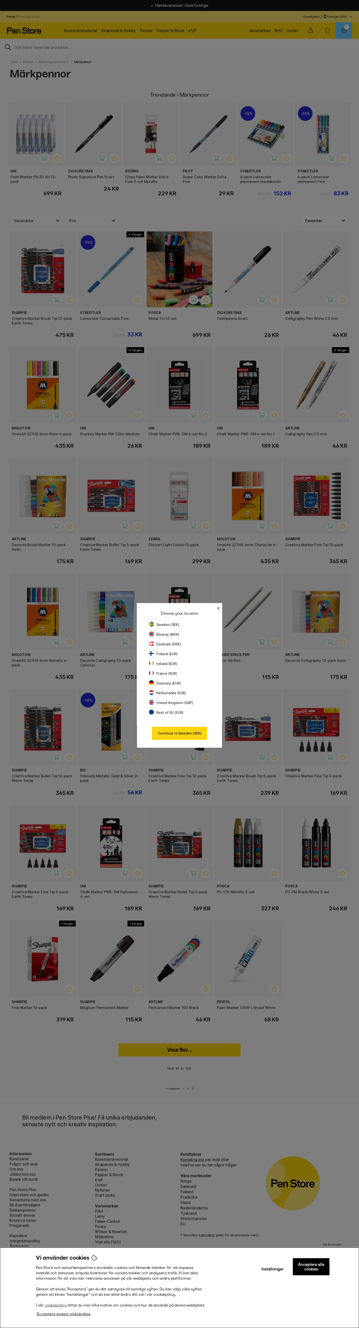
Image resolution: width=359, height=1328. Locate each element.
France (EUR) (166, 673)
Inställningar (273, 1269)
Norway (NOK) (167, 634)
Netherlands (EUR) (171, 693)
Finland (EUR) (167, 654)
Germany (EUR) (168, 683)
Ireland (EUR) (166, 664)
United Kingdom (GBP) (174, 703)
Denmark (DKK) (168, 644)
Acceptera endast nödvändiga (63, 1314)
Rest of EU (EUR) (169, 712)
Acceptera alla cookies (311, 1266)
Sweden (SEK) (167, 624)
